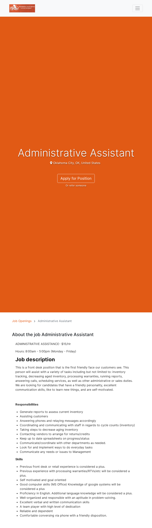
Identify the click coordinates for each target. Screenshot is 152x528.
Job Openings (22, 321)
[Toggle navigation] (137, 8)
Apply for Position (76, 178)
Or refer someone (76, 185)
